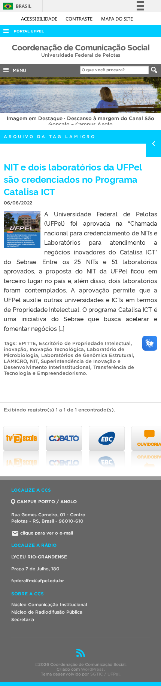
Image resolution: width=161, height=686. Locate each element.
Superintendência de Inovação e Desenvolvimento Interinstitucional (62, 364)
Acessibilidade (39, 18)
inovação (15, 349)
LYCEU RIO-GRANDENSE (39, 556)
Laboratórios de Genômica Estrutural (87, 355)
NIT (34, 361)
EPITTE (27, 343)
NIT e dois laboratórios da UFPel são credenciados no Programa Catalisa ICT (73, 178)
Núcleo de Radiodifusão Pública (46, 612)
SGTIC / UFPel (104, 674)
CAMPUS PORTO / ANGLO (47, 501)
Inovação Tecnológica (57, 349)
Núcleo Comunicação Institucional (49, 604)
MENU (18, 70)
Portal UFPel (29, 31)
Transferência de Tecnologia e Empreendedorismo (69, 370)
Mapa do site (117, 18)
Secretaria (22, 619)
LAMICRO (15, 361)
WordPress (92, 669)
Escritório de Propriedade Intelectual (85, 343)
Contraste (80, 18)
